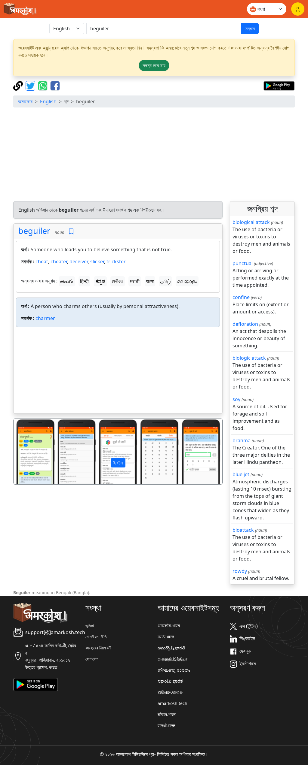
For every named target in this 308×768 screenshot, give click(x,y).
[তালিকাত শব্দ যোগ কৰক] (71, 232)
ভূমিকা (89, 625)
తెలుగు (66, 281)
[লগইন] (297, 9)
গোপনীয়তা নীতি (96, 636)
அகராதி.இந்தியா (172, 659)
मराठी (135, 281)
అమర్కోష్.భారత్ (171, 648)
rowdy (240, 571)
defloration (245, 324)
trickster (116, 261)
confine (241, 297)
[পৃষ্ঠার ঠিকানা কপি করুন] (18, 85)
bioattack (243, 530)
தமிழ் (165, 281)
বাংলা (150, 281)
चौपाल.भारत (167, 714)
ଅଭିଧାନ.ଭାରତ (170, 692)
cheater (59, 261)
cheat (41, 261)
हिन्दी (84, 281)
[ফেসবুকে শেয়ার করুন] (55, 85)
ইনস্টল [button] (118, 463)
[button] (29, 451)
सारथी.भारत (166, 725)
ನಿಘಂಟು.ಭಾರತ (170, 681)
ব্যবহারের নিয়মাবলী (98, 648)
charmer (45, 318)
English (48, 101)
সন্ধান (250, 28)
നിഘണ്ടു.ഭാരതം (174, 670)
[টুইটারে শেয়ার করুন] (31, 85)
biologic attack (249, 358)
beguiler (34, 230)
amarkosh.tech (172, 703)
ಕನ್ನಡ (100, 281)
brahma (242, 440)
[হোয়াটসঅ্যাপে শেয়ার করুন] (43, 85)
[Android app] (35, 684)
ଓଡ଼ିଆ (117, 281)
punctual (243, 263)
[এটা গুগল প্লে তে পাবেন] (279, 85)
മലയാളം (187, 281)
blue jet (241, 474)
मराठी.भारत (166, 636)
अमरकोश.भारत (169, 625)
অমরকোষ (25, 101)
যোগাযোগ (91, 659)
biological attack (251, 222)
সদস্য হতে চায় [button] (154, 65)
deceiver (78, 261)
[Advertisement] (154, 154)
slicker (97, 261)
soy (236, 399)
